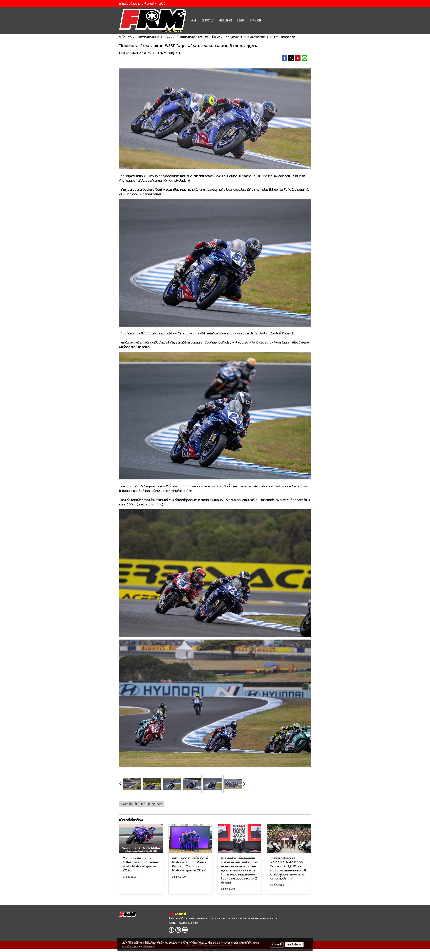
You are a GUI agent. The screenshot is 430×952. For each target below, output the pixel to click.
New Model (255, 20)
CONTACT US (207, 20)
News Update (225, 20)
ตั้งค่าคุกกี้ (277, 944)
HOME (193, 20)
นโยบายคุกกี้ (149, 946)
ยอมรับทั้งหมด (294, 944)
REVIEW (241, 20)
